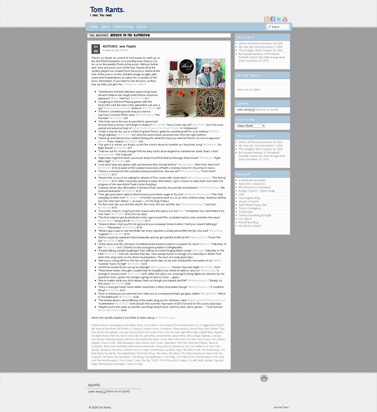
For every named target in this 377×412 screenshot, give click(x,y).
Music (140, 325)
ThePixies (216, 230)
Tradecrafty (246, 211)
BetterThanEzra (199, 287)
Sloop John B (163, 346)
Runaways (128, 342)
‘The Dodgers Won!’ (250, 50)
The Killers (174, 353)
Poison (205, 244)
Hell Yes (114, 335)
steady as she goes (111, 349)
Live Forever (98, 339)
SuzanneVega (190, 171)
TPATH (214, 131)
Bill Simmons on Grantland (255, 187)
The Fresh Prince (146, 353)
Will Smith (198, 360)
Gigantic (218, 332)
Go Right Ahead (100, 335)
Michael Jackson (115, 339)
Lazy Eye (216, 335)
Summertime (157, 349)
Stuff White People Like (253, 205)
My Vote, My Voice (250, 47)
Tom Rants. (107, 9)
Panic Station (218, 339)
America (184, 328)
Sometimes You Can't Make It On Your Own (196, 346)
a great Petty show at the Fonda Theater (156, 128)
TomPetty (159, 124)
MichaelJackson (161, 267)
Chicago (198, 250)
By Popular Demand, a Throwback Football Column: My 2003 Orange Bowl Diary (262, 57)
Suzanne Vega (173, 349)
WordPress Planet (250, 226)
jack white (149, 335)
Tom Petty (169, 357)
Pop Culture (151, 325)
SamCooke (208, 270)
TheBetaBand (145, 115)
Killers (102, 227)
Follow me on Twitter (248, 89)
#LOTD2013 (217, 325)
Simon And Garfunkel (115, 346)
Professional (124, 26)
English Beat (206, 332)
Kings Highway (202, 335)
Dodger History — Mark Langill (257, 190)
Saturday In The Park (175, 342)
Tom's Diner (126, 360)
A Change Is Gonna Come (144, 328)
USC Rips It (245, 218)
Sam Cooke (156, 342)
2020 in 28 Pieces (249, 43)
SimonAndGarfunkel (117, 108)
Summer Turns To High (136, 349)
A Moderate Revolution (252, 180)
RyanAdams (186, 164)
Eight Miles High (189, 332)
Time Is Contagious (250, 208)
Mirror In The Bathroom (138, 339)
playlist (95, 342)
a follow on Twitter (134, 84)
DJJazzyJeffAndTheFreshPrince (206, 300)
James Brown (163, 335)
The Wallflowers (154, 357)
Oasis (102, 310)
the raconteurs (122, 357)
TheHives (209, 144)
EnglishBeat (209, 293)
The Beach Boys (211, 349)
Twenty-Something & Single (255, 215)
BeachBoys (105, 220)
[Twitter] (278, 19)
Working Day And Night (112, 364)
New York (173, 339)
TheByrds (206, 158)
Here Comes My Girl (132, 335)
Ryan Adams (142, 342)
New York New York (191, 339)
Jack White (130, 325)
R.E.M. (113, 342)
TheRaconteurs (198, 280)
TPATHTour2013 (169, 360)
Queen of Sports (249, 201)
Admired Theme (281, 407)
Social (142, 26)
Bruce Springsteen (113, 325)
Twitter (183, 360)
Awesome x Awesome (252, 183)
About (105, 26)
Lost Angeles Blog (249, 198)
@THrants (123, 328)
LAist (241, 194)
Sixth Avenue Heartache (141, 346)
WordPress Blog (248, 222)
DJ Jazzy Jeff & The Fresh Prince (146, 332)
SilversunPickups (192, 204)
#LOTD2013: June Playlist (119, 46)
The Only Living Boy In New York (199, 353)
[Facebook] (272, 19)
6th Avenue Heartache (104, 328)
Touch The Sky (142, 360)
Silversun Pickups (198, 342)
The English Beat (126, 353)
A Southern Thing (169, 328)
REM (217, 260)
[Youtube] (284, 19)
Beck (114, 98)
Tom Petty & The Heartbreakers (177, 325)
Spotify (95, 349)
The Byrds (110, 353)
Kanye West (178, 335)
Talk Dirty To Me (191, 349)
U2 (181, 211)
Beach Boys (197, 328)
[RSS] (266, 19)
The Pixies (107, 357)
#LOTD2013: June (165, 317)
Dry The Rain (172, 332)
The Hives (161, 353)
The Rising (138, 357)
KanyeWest (199, 237)
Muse (102, 141)
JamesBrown (106, 154)
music (163, 339)
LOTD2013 (138, 98)
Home (94, 26)
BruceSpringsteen (199, 177)
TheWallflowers (209, 187)
